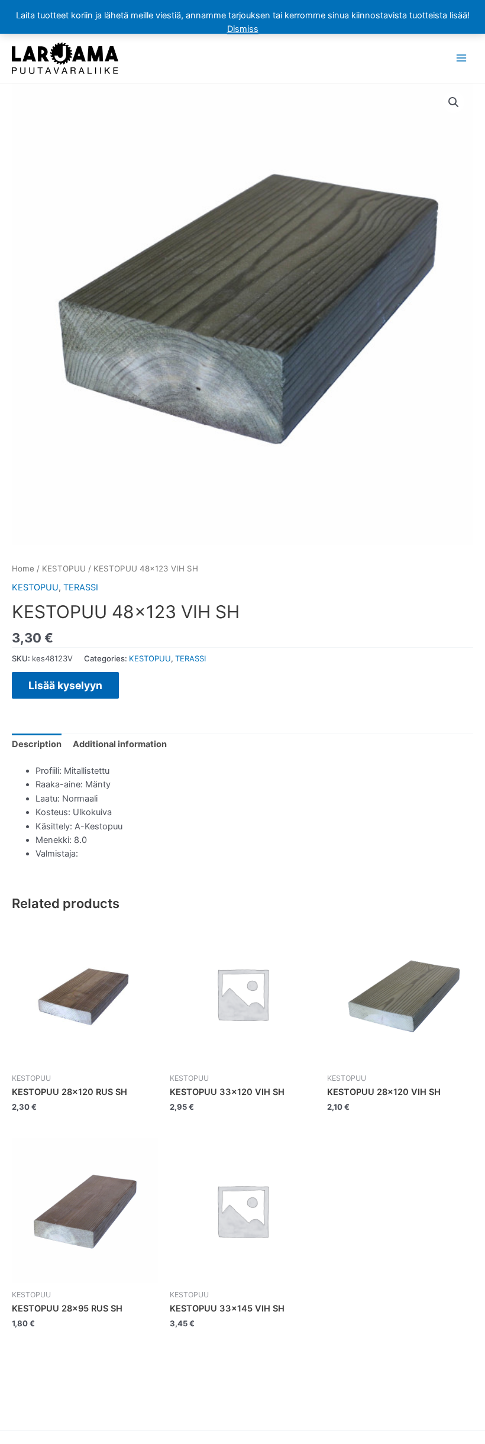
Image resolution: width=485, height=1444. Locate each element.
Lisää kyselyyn (65, 685)
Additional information (120, 744)
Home (23, 568)
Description (37, 744)
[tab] (37, 745)
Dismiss (242, 29)
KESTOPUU (64, 568)
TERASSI (80, 587)
